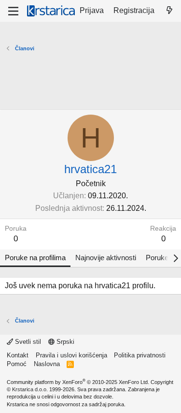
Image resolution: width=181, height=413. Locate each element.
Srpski (64, 341)
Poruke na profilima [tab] (35, 257)
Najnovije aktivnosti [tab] (105, 257)
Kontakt (17, 355)
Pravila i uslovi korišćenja (71, 355)
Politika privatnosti (140, 355)
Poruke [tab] (157, 257)
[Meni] (13, 11)
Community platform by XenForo (78, 382)
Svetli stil (27, 341)
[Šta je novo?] (169, 10)
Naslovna (47, 364)
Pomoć (17, 364)
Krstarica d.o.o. (30, 389)
